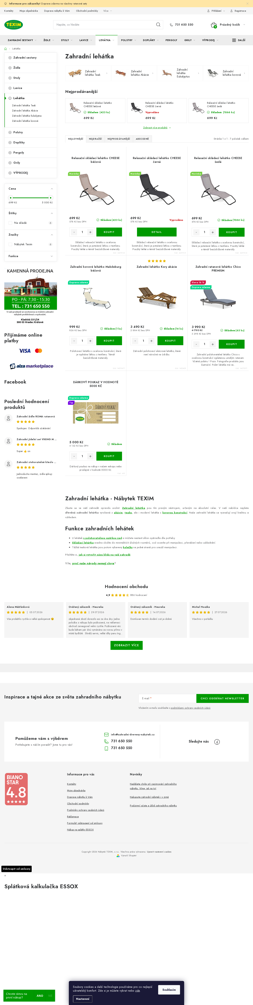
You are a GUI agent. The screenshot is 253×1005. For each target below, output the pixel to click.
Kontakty (8, 11)
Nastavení (82, 999)
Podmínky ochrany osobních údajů (85, 810)
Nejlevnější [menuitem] (75, 138)
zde (137, 991)
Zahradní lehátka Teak (24, 105)
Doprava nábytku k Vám (57, 11)
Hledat (158, 24)
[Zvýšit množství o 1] (90, 232)
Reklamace (73, 816)
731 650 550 (183, 24)
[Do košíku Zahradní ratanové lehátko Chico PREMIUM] (232, 344)
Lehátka (19, 98)
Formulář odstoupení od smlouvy (84, 823)
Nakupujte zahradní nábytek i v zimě (149, 797)
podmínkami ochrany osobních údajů (190, 708)
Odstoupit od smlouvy (16, 869)
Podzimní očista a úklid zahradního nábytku (153, 805)
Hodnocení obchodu (126, 586)
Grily (16, 163)
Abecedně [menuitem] (142, 138)
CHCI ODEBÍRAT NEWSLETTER (222, 698)
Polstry (18, 132)
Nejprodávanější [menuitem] (119, 138)
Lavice (17, 88)
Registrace (240, 11)
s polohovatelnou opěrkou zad (102, 538)
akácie (118, 512)
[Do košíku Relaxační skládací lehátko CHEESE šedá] (232, 232)
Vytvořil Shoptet (128, 855)
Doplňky (19, 142)
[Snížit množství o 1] (74, 232)
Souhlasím (169, 990)
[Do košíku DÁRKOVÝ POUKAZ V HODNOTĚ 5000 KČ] (109, 456)
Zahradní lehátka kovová (25, 121)
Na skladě (32, 223)
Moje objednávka (29, 11)
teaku (128, 512)
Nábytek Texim (32, 244)
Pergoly (18, 153)
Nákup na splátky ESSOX (80, 829)
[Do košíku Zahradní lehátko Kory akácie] (170, 340)
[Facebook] (217, 742)
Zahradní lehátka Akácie (25, 110)
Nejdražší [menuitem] (95, 138)
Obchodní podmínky (87, 11)
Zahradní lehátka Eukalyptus (27, 115)
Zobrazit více (126, 645)
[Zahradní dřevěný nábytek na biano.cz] (16, 789)
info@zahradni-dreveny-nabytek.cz (133, 734)
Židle (16, 68)
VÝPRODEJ (20, 173)
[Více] (239, 40)
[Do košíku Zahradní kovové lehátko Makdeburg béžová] (109, 340)
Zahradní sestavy (24, 58)
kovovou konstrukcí (174, 512)
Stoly (16, 78)
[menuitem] (22, 40)
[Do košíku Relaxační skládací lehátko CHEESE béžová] (109, 232)
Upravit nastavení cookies (159, 851)
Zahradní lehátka (133, 508)
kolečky (128, 547)
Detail (157, 232)
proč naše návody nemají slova (93, 563)
